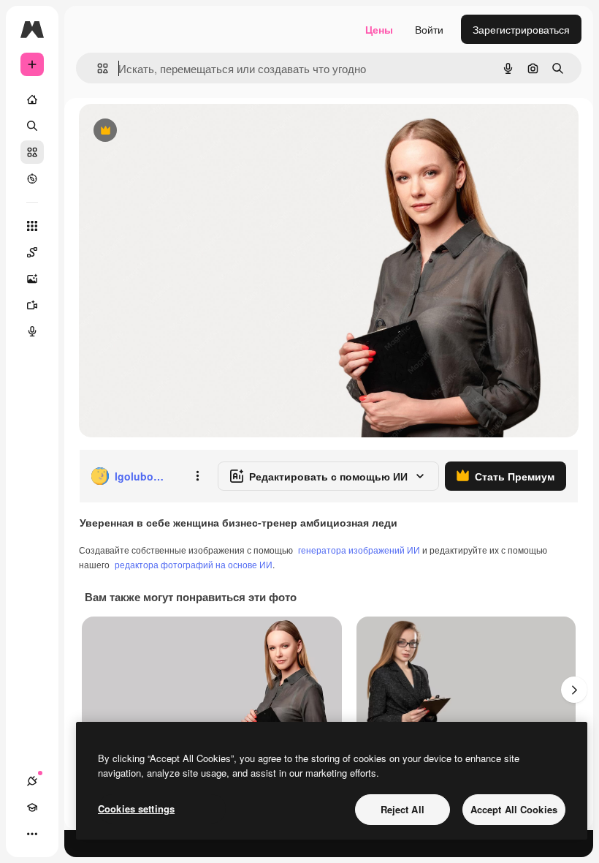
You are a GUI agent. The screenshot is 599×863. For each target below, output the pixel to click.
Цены (379, 29)
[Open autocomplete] (97, 68)
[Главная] (32, 99)
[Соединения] (32, 781)
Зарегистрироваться (521, 29)
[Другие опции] (197, 476)
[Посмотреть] (32, 178)
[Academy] (32, 807)
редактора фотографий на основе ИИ (193, 564)
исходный (177, 131)
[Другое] (32, 833)
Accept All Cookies (513, 809)
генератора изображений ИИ (359, 549)
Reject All (402, 809)
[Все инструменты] (32, 226)
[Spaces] (32, 252)
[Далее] (574, 690)
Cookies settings (136, 808)
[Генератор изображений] (32, 278)
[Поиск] (32, 125)
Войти (429, 29)
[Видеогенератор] (32, 305)
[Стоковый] (32, 152)
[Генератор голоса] (32, 331)
